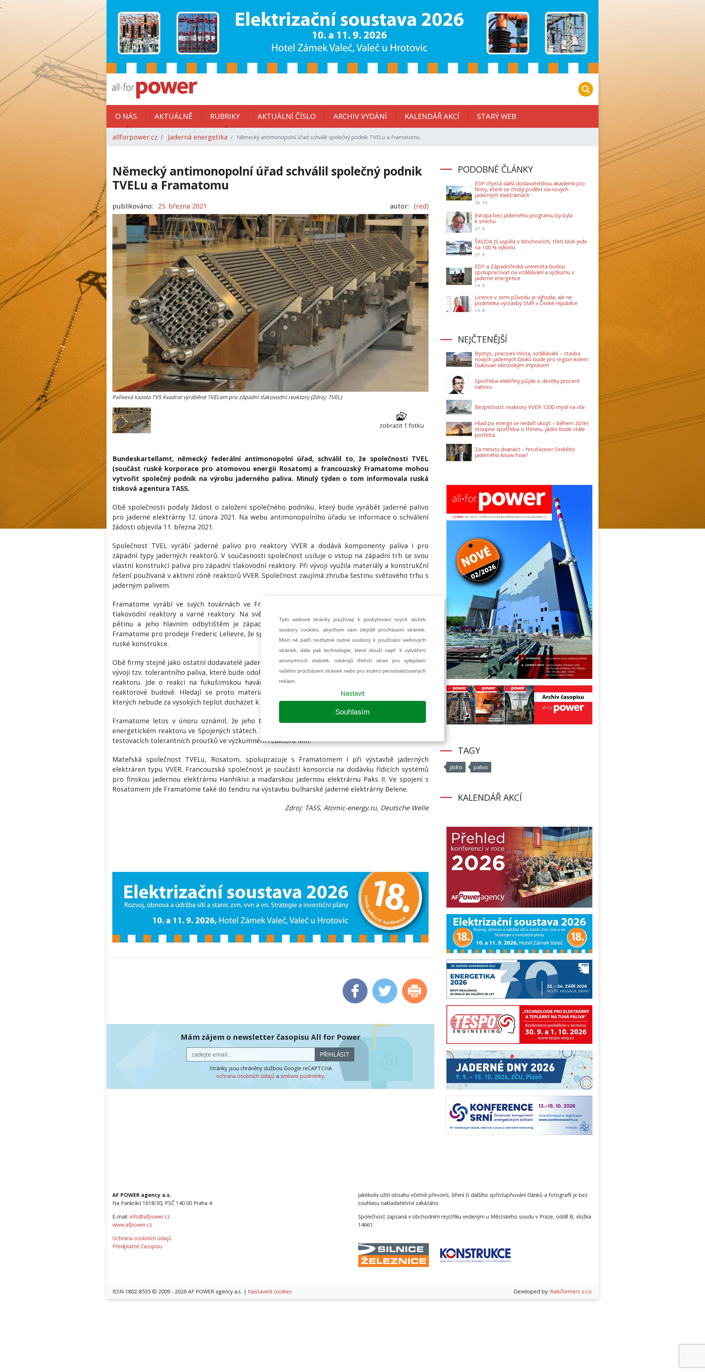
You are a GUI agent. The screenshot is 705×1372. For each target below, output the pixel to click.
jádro (455, 767)
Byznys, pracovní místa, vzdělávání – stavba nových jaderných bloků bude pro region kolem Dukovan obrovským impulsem (532, 359)
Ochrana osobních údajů (141, 1238)
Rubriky (225, 116)
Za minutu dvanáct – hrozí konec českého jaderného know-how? (525, 452)
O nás (126, 116)
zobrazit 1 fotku (402, 425)
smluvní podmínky (302, 1075)
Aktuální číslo (286, 116)
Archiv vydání (360, 116)
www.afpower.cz (132, 1224)
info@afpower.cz (150, 1216)
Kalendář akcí (432, 116)
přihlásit (335, 1054)
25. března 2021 (182, 206)
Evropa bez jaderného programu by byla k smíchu (523, 218)
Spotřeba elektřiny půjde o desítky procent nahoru (527, 383)
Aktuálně (173, 116)
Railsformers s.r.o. (571, 1291)
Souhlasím (352, 712)
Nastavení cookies (270, 1291)
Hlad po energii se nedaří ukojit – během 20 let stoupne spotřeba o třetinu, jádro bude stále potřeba (532, 429)
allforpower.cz (135, 137)
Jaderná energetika (198, 137)
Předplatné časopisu (137, 1246)
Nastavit (353, 693)
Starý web (496, 116)
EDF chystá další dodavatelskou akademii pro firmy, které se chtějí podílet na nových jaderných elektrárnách (530, 189)
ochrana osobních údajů (245, 1075)
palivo (481, 767)
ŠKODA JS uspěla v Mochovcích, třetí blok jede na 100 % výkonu (531, 244)
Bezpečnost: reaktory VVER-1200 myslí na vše (530, 406)
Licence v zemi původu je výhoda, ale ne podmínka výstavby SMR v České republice (526, 300)
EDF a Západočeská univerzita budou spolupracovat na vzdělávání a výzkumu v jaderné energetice (524, 272)
